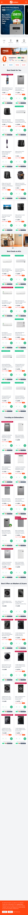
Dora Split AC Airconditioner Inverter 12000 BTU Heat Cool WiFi (7, 334)
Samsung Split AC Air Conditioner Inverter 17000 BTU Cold (19, 366)
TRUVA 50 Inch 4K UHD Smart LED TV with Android (7, 216)
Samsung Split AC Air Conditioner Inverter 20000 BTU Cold (6, 397)
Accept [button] (4, 911)
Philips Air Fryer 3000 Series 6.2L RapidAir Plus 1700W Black (20, 185)
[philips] (4, 65)
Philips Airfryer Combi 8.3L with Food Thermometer (20, 216)
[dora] (24, 65)
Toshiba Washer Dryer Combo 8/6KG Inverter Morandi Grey (20, 666)
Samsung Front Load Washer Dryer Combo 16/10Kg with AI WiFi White (6, 666)
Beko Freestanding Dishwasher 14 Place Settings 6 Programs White (19, 564)
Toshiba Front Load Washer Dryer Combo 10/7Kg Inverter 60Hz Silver (6, 698)
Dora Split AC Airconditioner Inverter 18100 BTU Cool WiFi (7, 302)
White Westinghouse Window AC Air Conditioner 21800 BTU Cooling (20, 334)
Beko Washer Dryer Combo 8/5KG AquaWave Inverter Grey (20, 602)
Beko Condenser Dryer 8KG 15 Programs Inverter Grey (20, 698)
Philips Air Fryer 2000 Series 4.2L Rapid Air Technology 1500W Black (7, 185)
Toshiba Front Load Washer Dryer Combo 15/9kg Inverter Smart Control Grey (6, 730)
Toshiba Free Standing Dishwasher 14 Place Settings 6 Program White (20, 468)
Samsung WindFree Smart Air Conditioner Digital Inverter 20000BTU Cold (20, 271)
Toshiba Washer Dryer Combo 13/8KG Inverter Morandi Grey (20, 730)
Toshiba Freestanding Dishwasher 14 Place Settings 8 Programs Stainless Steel (6, 564)
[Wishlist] (3, 98)
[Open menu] (2, 2)
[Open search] (26, 2)
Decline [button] (10, 911)
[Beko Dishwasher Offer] (12, 19)
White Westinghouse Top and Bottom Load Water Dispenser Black (7, 89)
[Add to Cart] (11, 98)
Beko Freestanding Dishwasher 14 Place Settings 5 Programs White (19, 437)
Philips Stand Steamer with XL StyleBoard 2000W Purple (7, 153)
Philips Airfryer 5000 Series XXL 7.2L (19, 152)
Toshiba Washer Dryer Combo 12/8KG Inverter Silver (7, 602)
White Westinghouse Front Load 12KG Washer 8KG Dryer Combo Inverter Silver (7, 635)
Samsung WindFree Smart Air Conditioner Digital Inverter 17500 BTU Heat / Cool (20, 398)
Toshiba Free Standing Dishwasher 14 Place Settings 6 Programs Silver (7, 437)
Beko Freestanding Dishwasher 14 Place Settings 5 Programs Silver (6, 500)
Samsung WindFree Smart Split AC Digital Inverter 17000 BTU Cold (20, 121)
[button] (16, 912)
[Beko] (11, 240)
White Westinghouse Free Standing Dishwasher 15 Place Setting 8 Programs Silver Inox (19, 90)
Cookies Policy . (19, 904)
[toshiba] (11, 65)
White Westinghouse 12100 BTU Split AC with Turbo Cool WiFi (7, 270)
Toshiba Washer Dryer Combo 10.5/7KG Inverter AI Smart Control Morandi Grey (20, 635)
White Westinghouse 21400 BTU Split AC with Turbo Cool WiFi (20, 302)
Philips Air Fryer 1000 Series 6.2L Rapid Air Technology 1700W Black (7, 121)
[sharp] (17, 65)
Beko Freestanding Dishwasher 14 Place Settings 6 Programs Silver (6, 532)
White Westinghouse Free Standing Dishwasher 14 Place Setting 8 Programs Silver (6, 469)
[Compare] (6, 98)
